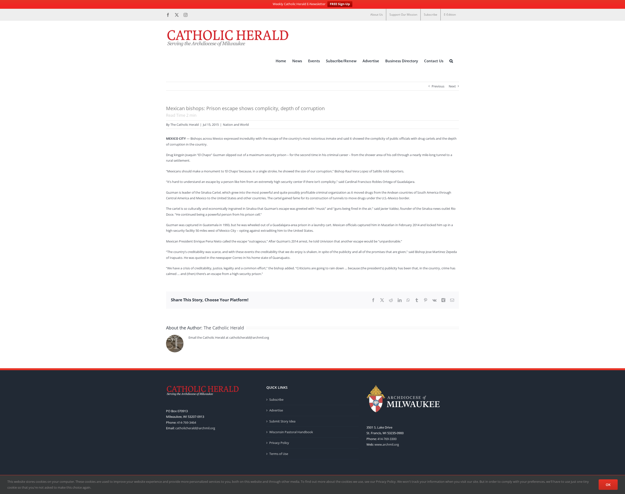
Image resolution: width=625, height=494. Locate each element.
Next (452, 86)
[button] (451, 61)
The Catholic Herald (184, 124)
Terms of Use (278, 454)
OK (608, 484)
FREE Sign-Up (340, 4)
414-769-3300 (386, 439)
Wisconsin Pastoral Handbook (291, 432)
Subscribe (276, 399)
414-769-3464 (186, 422)
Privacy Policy (279, 443)
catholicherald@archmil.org (195, 428)
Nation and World (236, 124)
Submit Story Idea (282, 421)
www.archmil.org (387, 444)
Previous (438, 86)
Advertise (276, 410)
